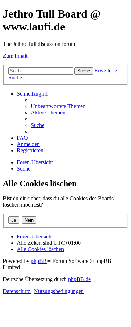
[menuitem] (58, 106)
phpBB (39, 261)
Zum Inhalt (15, 56)
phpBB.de (79, 279)
